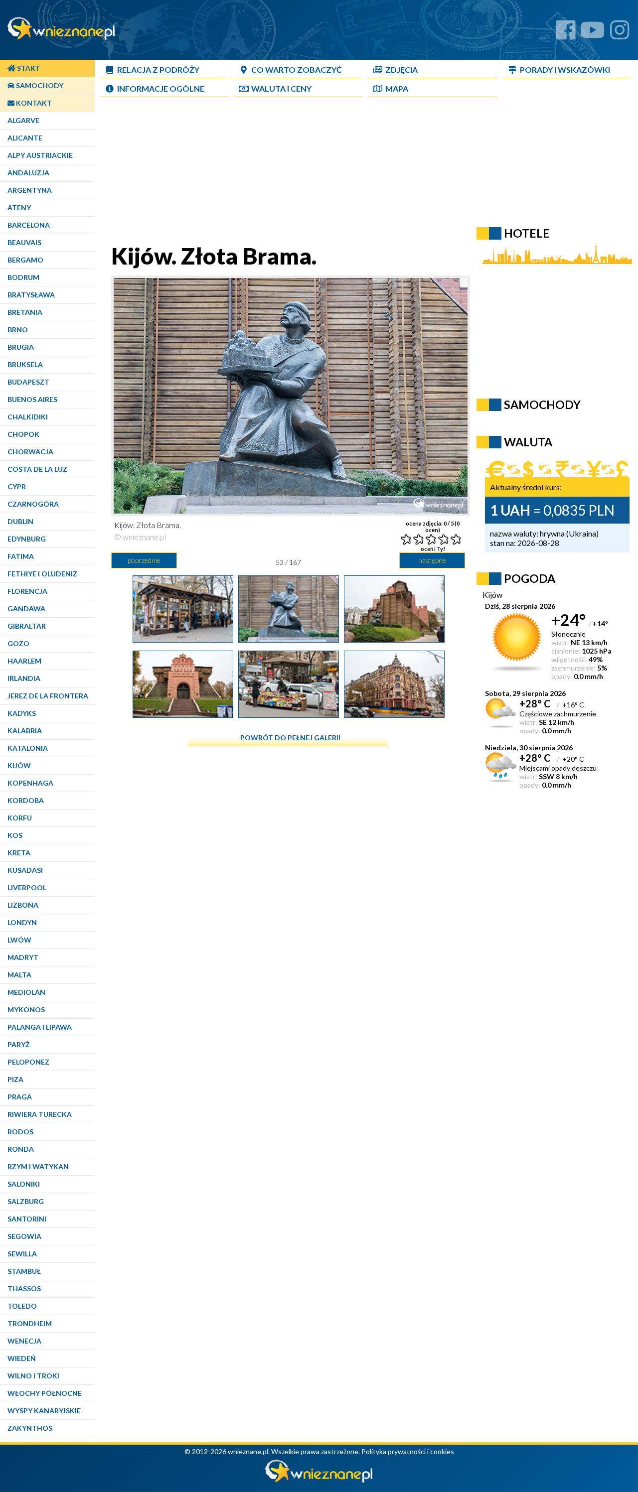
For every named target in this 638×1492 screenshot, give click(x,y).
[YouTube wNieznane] (592, 33)
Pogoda (529, 578)
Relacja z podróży (158, 69)
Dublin (20, 521)
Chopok (23, 434)
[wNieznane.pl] (319, 1480)
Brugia (20, 347)
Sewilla (22, 1253)
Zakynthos (29, 1428)
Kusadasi (25, 870)
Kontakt (33, 103)
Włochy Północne (44, 1393)
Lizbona (22, 905)
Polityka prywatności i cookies (407, 1451)
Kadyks (21, 713)
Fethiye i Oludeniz (42, 573)
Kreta (18, 852)
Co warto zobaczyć (296, 69)
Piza (15, 1079)
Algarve (23, 120)
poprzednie (144, 560)
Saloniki (23, 1184)
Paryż (18, 1044)
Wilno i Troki (33, 1375)
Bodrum (23, 277)
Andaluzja (28, 172)
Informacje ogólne (160, 88)
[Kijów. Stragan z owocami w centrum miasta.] (288, 714)
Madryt (22, 957)
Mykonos (26, 1009)
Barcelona (28, 225)
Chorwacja (30, 451)
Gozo (18, 643)
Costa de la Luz (37, 469)
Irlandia (23, 678)
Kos (14, 835)
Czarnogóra (33, 504)
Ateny (19, 207)
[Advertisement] (341, 172)
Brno (17, 329)
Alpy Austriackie (40, 155)
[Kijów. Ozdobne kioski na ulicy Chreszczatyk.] (183, 639)
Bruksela (25, 364)
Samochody (38, 85)
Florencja (27, 591)
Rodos (20, 1131)
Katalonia (27, 748)
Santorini (26, 1219)
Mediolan (26, 992)
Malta (19, 974)
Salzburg (25, 1201)
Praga (19, 1096)
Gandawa (26, 608)
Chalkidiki (27, 416)
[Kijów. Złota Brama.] (288, 639)
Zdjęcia (401, 69)
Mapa (396, 88)
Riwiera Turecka (39, 1114)
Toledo (22, 1306)
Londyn (22, 922)
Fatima (20, 556)
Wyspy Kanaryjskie (44, 1410)
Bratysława (31, 294)
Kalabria (24, 730)
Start (27, 68)
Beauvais (24, 242)
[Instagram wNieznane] (620, 33)
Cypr (16, 486)
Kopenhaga (30, 783)
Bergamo (25, 260)
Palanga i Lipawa (39, 1027)
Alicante (24, 138)
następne (432, 560)
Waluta (528, 442)
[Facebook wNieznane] (566, 33)
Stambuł (24, 1271)
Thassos (24, 1288)
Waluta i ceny (281, 88)
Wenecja (24, 1341)
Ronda (20, 1149)
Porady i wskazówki (565, 69)
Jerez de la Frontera (47, 695)
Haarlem (24, 661)
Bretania (24, 312)
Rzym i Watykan (38, 1166)
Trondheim (29, 1323)
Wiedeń (21, 1358)
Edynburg (26, 539)
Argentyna (29, 190)
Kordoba (25, 800)
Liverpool (26, 887)
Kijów (19, 765)
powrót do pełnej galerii (290, 737)
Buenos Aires (32, 399)
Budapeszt (28, 382)
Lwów (19, 940)
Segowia (24, 1236)
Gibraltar (26, 626)
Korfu (19, 818)
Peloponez (28, 1062)
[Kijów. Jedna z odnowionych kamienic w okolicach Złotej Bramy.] (394, 714)
